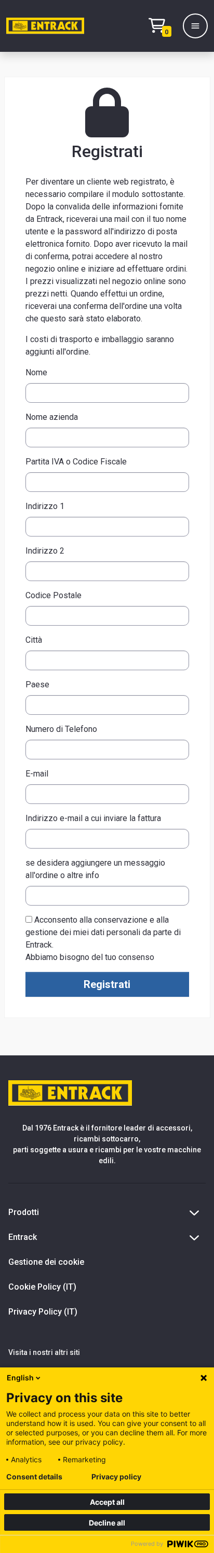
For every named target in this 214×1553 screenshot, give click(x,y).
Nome (36, 372)
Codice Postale (53, 595)
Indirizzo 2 (44, 551)
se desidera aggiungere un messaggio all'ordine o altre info (95, 869)
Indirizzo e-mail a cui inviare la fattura (93, 818)
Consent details (34, 1477)
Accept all (107, 1502)
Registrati (107, 984)
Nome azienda (51, 417)
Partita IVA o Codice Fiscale (76, 462)
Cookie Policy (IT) (42, 1287)
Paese (37, 684)
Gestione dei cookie (46, 1262)
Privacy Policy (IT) (42, 1312)
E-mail (36, 774)
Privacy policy (116, 1477)
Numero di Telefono (61, 729)
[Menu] (195, 25)
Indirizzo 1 (44, 506)
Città (33, 640)
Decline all (107, 1522)
